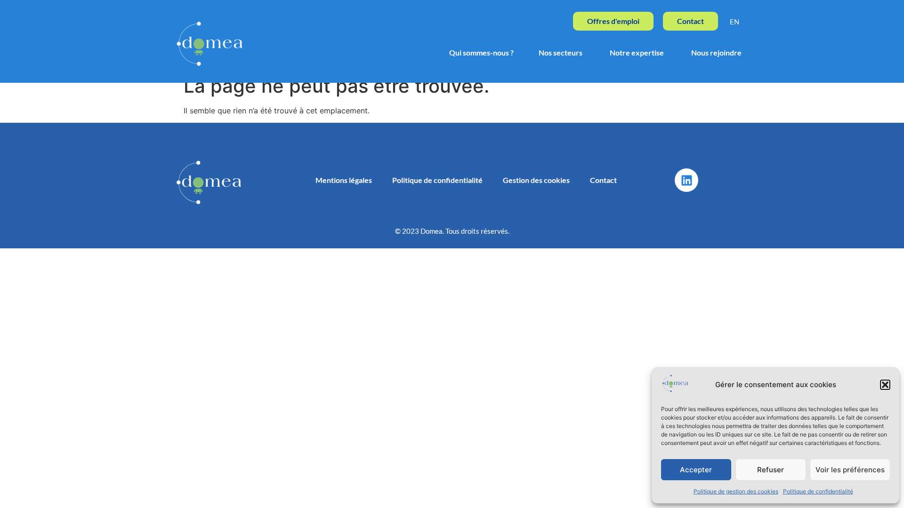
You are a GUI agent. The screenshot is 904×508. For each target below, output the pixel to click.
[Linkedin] (686, 180)
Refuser (770, 469)
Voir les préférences (850, 469)
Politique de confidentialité (818, 491)
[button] (885, 384)
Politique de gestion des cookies (736, 491)
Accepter (696, 469)
